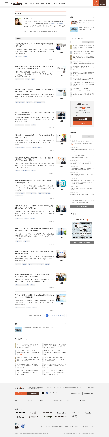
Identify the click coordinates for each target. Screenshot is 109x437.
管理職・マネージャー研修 (44, 193)
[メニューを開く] (6, 3)
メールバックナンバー (83, 115)
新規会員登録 (83, 119)
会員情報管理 (55, 426)
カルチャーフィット (20, 307)
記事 (37, 3)
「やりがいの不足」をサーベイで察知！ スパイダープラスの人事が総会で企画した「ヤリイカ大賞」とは (34, 207)
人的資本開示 (26, 241)
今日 (76, 42)
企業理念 (34, 170)
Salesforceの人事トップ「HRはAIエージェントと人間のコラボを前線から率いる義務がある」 (55, 365)
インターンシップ (25, 170)
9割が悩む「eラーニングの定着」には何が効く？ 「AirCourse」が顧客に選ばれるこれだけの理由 (34, 90)
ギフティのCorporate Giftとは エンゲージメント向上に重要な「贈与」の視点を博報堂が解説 (34, 113)
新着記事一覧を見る (82, 206)
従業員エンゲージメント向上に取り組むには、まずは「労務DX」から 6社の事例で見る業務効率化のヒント (34, 68)
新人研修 (28, 147)
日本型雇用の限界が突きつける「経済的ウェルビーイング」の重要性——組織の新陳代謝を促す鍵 (27, 365)
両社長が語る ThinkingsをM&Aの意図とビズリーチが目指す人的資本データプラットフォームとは (28, 372)
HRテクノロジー (63, 3)
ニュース (32, 3)
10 (63, 316)
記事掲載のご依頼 (75, 393)
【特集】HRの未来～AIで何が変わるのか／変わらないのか (86, 21)
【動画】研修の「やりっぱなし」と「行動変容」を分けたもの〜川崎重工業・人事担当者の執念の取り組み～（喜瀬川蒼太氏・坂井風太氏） (82, 182)
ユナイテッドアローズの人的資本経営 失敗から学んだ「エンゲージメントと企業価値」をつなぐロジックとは (55, 372)
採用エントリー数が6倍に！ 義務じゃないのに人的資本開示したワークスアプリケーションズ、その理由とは (34, 230)
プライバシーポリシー (84, 426)
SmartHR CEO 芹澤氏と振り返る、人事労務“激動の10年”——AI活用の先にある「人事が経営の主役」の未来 (55, 345)
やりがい (33, 218)
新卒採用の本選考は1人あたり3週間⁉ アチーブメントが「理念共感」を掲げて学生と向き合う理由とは (34, 159)
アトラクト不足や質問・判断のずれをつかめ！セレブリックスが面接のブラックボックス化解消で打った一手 (27, 345)
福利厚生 (34, 125)
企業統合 (47, 264)
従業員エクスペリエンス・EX (22, 284)
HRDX (20, 56)
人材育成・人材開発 (20, 102)
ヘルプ (40, 426)
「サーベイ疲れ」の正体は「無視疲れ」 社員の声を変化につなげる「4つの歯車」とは (28, 352)
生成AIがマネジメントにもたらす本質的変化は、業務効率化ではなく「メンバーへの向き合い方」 (82, 195)
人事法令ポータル (45, 3)
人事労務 (27, 79)
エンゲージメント (19, 79)
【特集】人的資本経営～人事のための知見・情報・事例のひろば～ (86, 28)
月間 (88, 42)
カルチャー (18, 264)
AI (16, 56)
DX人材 (34, 147)
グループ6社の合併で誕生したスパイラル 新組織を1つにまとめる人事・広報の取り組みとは (34, 252)
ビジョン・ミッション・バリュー (36, 264)
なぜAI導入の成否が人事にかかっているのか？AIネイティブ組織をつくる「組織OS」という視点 (82, 201)
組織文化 (26, 218)
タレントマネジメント (31, 193)
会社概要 (67, 426)
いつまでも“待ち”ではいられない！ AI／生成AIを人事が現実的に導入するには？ (34, 45)
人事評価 (28, 307)
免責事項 (61, 426)
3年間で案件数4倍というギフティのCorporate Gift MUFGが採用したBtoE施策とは (55, 352)
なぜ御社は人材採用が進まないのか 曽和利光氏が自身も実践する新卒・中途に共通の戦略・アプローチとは (82, 168)
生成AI (25, 56)
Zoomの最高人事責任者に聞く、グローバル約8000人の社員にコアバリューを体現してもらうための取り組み (34, 275)
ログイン (83, 123)
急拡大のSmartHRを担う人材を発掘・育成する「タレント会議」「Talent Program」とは (33, 182)
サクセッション (19, 195)
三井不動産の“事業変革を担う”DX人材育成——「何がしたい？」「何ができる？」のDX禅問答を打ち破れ (82, 142)
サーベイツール (19, 218)
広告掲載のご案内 (88, 393)
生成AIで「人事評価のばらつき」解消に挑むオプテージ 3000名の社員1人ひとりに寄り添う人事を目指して (28, 359)
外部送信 (92, 426)
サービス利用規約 (74, 426)
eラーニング (29, 102)
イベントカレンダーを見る (83, 242)
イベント (54, 3)
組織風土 (34, 307)
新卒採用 (18, 170)
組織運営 (27, 125)
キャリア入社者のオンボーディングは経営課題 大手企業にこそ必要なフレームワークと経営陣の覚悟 (82, 162)
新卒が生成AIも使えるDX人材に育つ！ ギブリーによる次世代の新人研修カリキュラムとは (34, 136)
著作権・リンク (47, 426)
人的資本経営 (18, 241)
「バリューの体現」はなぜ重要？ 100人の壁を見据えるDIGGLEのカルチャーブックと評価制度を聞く (34, 296)
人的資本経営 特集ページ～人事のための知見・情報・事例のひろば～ (38, 327)
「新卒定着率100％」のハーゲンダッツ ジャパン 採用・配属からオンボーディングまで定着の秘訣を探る (55, 359)
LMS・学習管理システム (39, 102)
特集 (26, 3)
